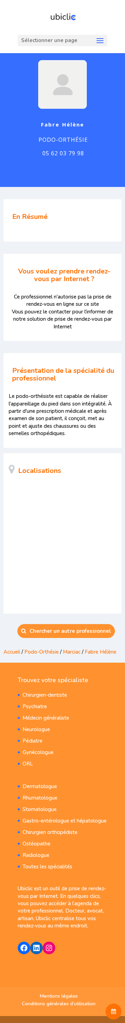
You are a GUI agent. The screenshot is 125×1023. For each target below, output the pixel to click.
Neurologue (36, 729)
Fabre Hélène (100, 651)
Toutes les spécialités (47, 866)
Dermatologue (40, 786)
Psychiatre (35, 706)
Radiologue (36, 855)
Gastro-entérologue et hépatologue (65, 820)
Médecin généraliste (46, 717)
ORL (28, 763)
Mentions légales (59, 996)
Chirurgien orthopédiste (50, 832)
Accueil (11, 651)
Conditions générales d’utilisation (58, 1003)
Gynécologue (38, 752)
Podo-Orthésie (41, 651)
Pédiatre (32, 740)
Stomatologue (40, 809)
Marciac (72, 651)
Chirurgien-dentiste (45, 694)
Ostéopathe (36, 843)
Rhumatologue (40, 797)
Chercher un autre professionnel (70, 631)
